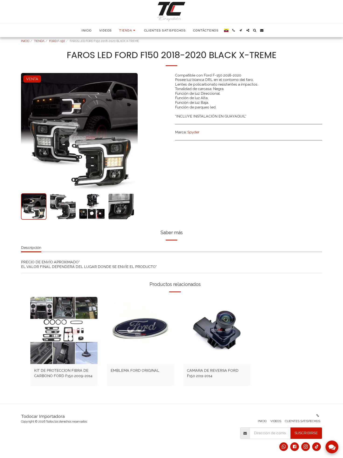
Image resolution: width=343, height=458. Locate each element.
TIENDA (39, 41)
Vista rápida (64, 359)
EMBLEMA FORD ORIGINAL (135, 370)
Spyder (193, 132)
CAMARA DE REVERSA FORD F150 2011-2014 (212, 373)
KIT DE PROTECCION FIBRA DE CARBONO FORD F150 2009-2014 (63, 373)
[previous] (28, 131)
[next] (130, 131)
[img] (64, 330)
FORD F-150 (57, 41)
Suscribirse (306, 433)
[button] (234, 30)
